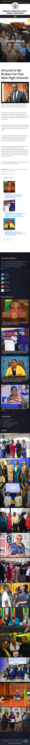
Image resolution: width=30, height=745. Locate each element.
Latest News (18, 44)
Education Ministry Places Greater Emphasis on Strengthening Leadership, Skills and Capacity (15, 215)
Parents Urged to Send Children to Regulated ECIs (14, 409)
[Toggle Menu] (15, 16)
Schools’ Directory (7, 420)
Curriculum (5, 421)
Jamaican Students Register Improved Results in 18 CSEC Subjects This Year (13, 196)
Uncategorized (11, 174)
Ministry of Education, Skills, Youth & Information (15, 12)
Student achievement (8, 424)
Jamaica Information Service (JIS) (17, 742)
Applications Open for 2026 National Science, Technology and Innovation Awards (15, 233)
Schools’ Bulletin (6, 426)
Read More (6, 268)
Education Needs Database (9, 423)
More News (8, 239)
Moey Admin (19, 81)
